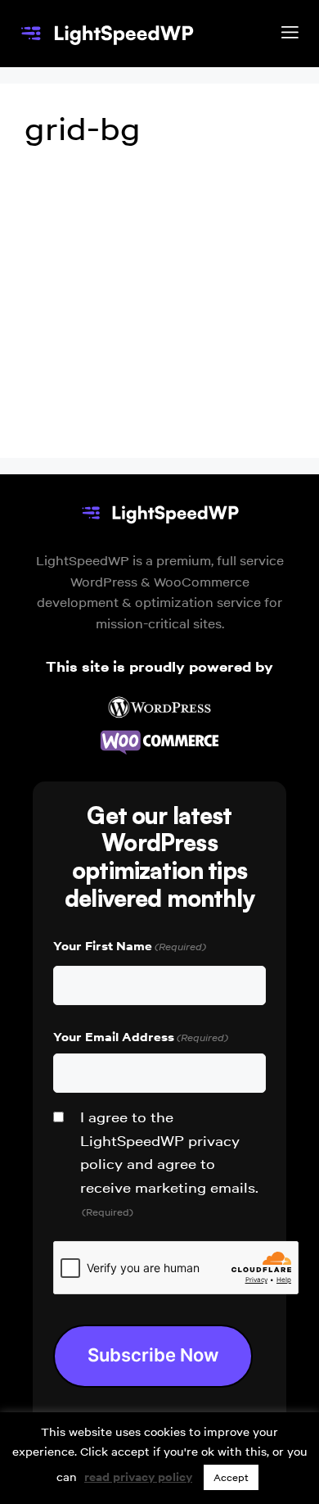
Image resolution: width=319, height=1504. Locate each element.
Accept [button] (231, 1477)
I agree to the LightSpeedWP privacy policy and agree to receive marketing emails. (169, 1163)
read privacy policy (138, 1477)
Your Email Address (140, 1036)
